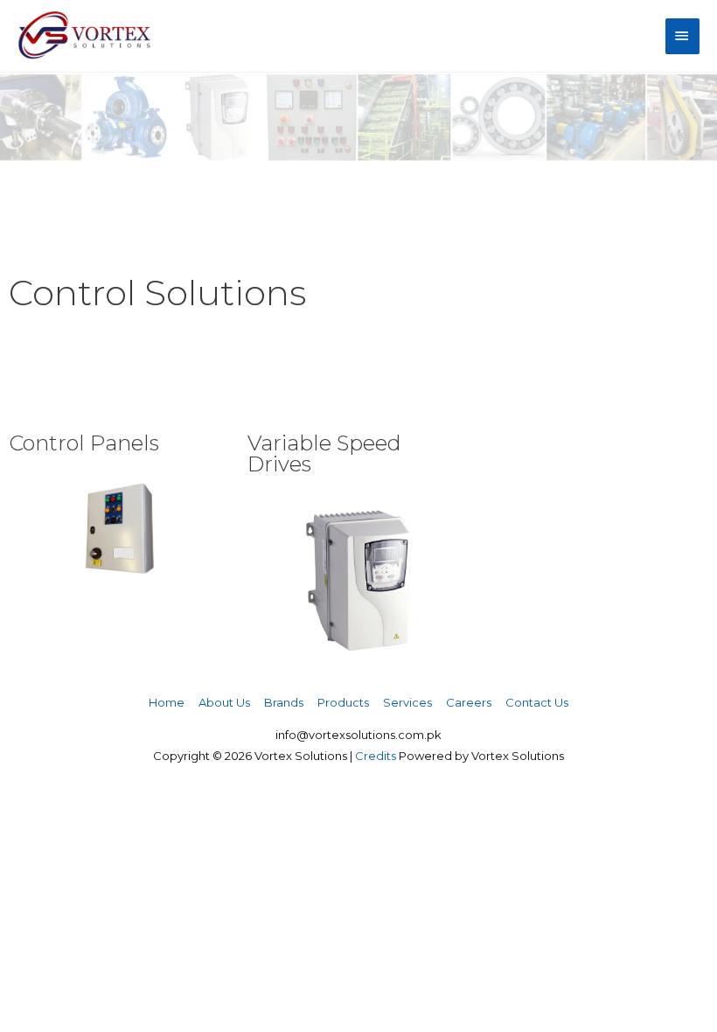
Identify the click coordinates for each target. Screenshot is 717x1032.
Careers (468, 702)
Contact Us (536, 702)
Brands (283, 702)
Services (407, 702)
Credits (375, 756)
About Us (224, 702)
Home (166, 702)
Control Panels (84, 443)
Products (343, 702)
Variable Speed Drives (324, 453)
